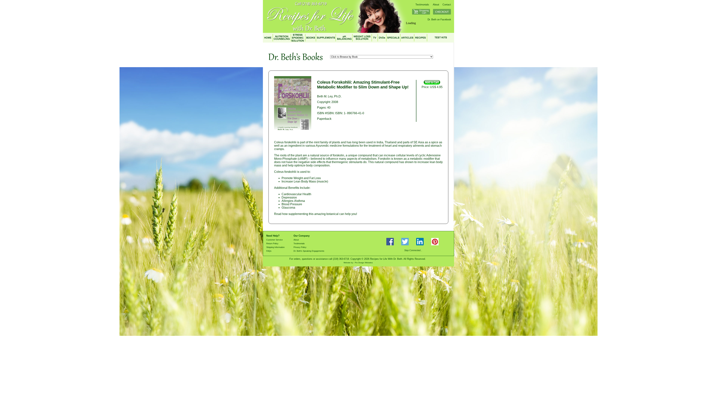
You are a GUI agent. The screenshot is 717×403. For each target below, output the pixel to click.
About (436, 4)
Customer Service (274, 240)
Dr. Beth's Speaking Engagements (309, 251)
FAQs (268, 251)
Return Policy (272, 243)
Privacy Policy (300, 247)
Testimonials (422, 4)
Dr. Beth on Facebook (439, 19)
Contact (447, 4)
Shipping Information (275, 247)
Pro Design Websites (364, 263)
